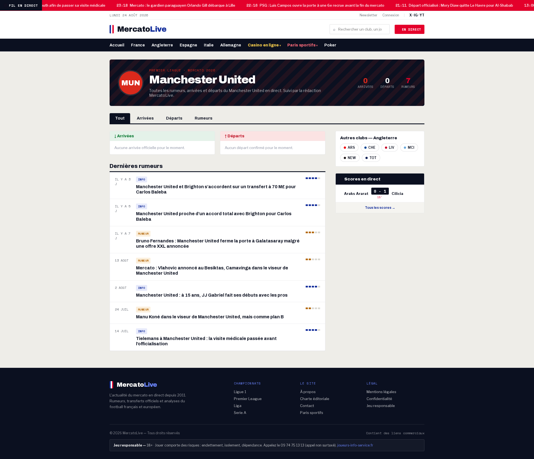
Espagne (188, 45)
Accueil (117, 45)
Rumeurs (203, 118)
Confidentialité (379, 398)
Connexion (390, 15)
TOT (373, 158)
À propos (308, 391)
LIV (391, 147)
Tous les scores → (380, 208)
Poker (330, 45)
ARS (351, 147)
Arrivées (145, 118)
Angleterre (162, 45)
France (138, 45)
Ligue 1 (240, 391)
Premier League (248, 398)
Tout (120, 118)
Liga (237, 405)
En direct (411, 29)
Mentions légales (381, 391)
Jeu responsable (381, 405)
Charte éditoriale (314, 398)
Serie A (240, 412)
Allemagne (230, 45)
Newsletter (368, 15)
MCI (411, 147)
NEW (352, 158)
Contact (307, 405)
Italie (209, 45)
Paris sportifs (302, 45)
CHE (371, 147)
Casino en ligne (264, 45)
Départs (174, 118)
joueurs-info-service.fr (355, 445)
